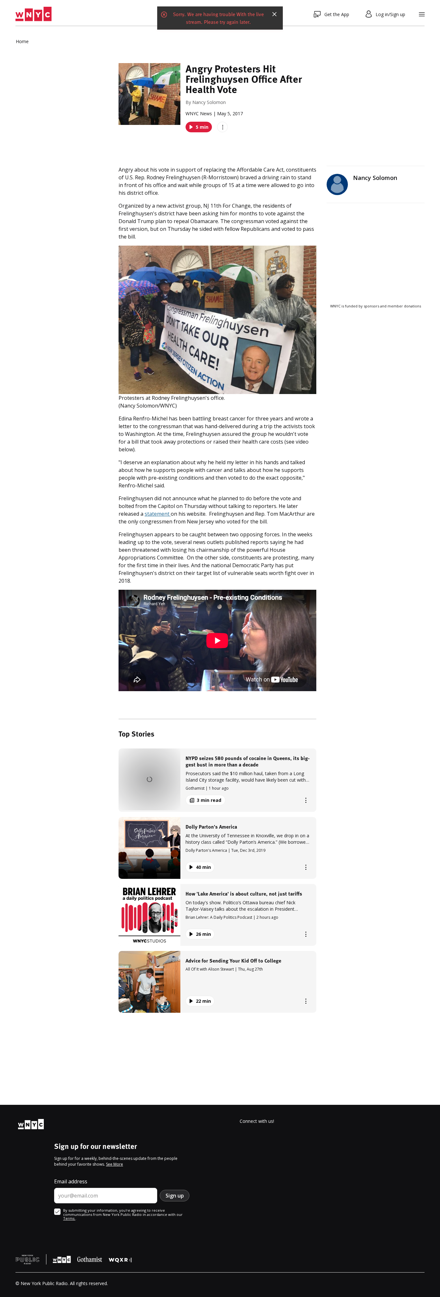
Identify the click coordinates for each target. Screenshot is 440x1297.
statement (158, 513)
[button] (217, 780)
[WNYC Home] (33, 14)
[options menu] (222, 127)
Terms (69, 1218)
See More (114, 1164)
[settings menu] (421, 14)
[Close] (274, 14)
